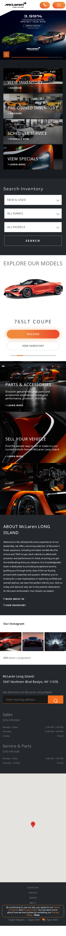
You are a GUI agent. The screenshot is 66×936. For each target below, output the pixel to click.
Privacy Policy (30, 909)
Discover (33, 334)
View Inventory (33, 346)
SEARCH (33, 241)
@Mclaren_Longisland (16, 657)
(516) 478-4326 (11, 720)
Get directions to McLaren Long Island (27, 692)
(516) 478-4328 (11, 751)
